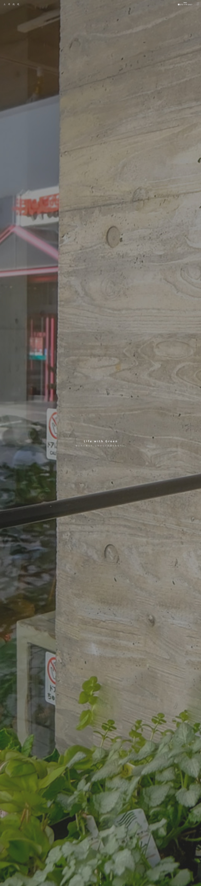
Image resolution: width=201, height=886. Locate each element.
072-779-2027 (186, 4)
